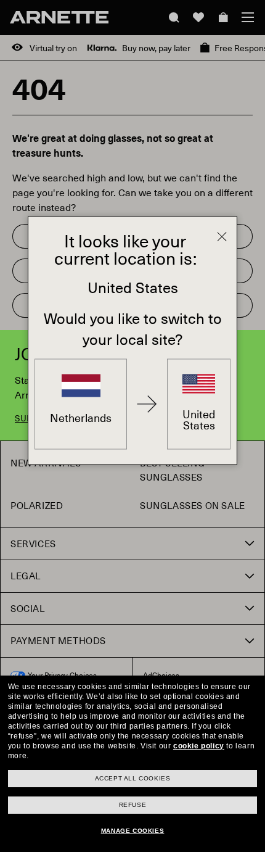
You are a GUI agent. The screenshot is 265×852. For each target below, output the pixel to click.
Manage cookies (132, 830)
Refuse (133, 804)
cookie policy (198, 746)
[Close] (222, 237)
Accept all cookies (133, 778)
